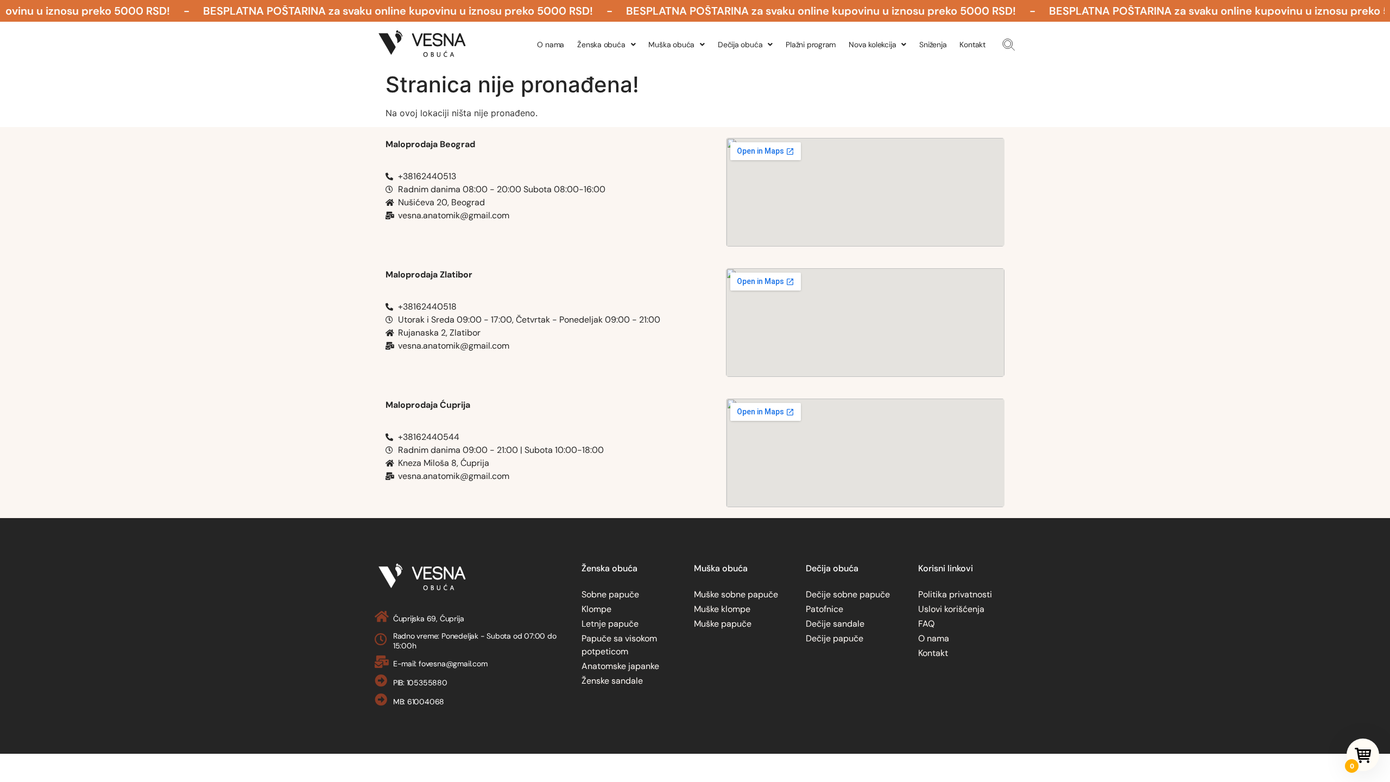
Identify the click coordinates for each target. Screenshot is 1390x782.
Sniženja (932, 44)
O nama (550, 44)
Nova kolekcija (872, 44)
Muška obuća (671, 44)
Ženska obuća (601, 44)
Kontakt (972, 44)
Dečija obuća (740, 44)
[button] (1008, 44)
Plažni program (811, 44)
